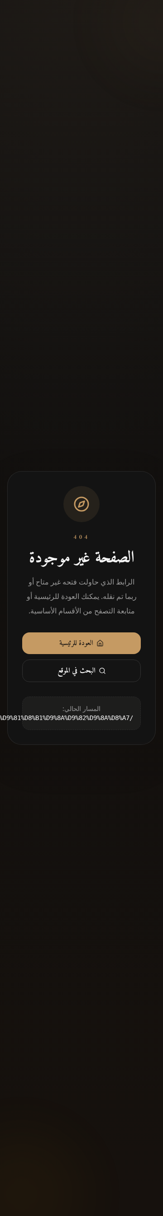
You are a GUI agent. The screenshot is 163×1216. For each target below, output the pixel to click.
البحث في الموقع (76, 670)
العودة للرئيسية (76, 643)
